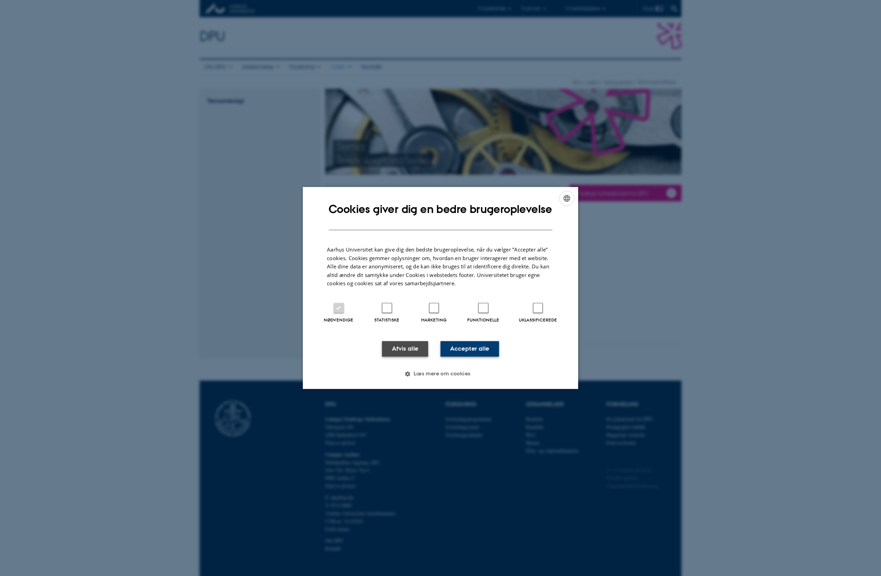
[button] (440, 374)
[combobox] (566, 198)
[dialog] (440, 288)
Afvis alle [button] (405, 348)
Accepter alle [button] (469, 348)
